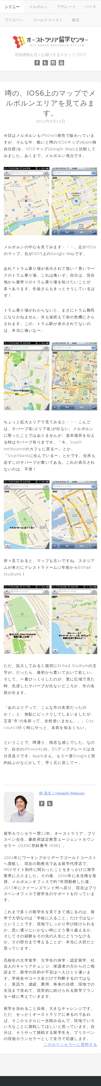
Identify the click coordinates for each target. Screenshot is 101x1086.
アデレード (66, 6)
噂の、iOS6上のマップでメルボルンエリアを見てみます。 (50, 102)
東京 (75, 19)
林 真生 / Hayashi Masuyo (62, 793)
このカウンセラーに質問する (70, 1044)
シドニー (12, 6)
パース (90, 6)
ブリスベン (14, 19)
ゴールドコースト (48, 19)
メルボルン (38, 6)
